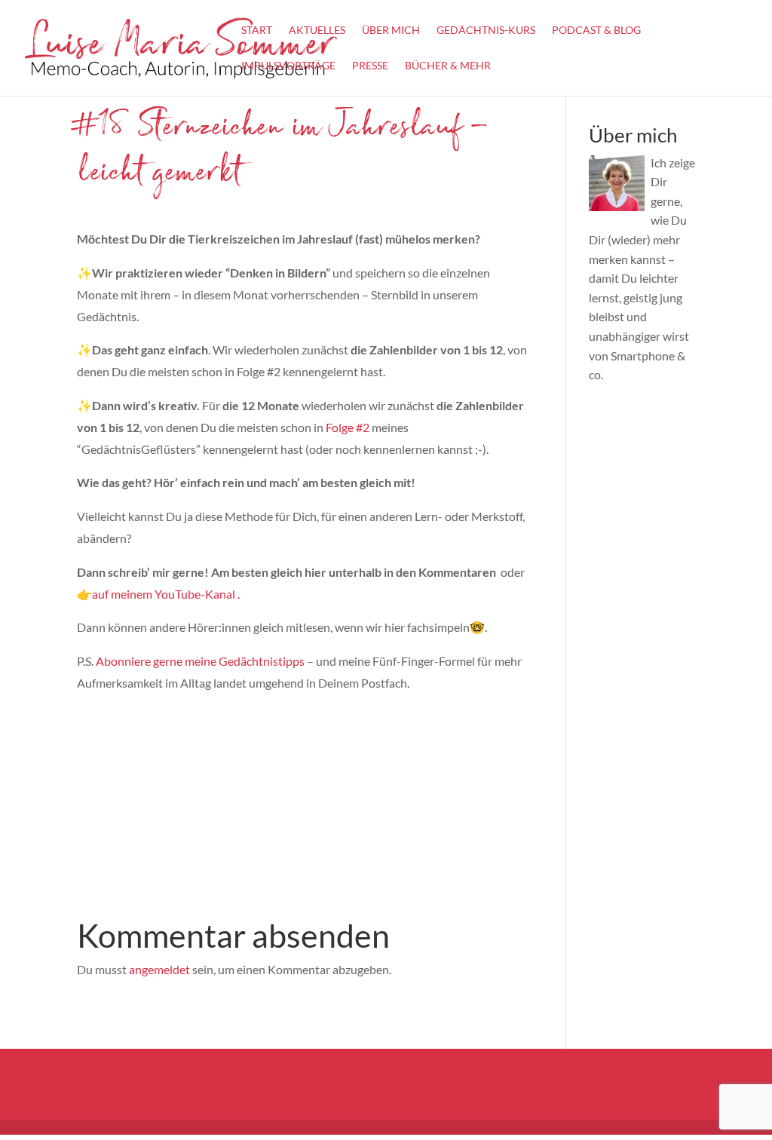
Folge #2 (346, 427)
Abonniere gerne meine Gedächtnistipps (201, 661)
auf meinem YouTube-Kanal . (166, 594)
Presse (370, 66)
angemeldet (159, 969)
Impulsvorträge (288, 66)
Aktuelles (317, 30)
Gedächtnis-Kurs (486, 30)
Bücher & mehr (448, 66)
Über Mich (391, 30)
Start (256, 30)
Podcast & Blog (596, 30)
